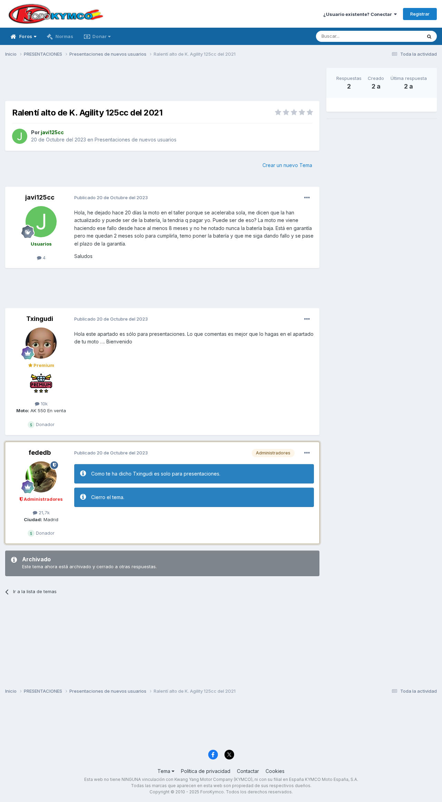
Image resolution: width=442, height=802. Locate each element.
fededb (40, 452)
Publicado (111, 197)
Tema (164, 771)
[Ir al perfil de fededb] (41, 476)
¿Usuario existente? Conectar (358, 14)
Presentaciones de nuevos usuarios (135, 139)
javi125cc (40, 197)
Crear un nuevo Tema (287, 165)
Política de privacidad (205, 771)
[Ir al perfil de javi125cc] (19, 136)
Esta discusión (397, 36)
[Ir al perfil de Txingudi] (41, 343)
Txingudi (39, 318)
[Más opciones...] (307, 198)
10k (43, 403)
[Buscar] (429, 36)
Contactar (248, 771)
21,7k (43, 512)
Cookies (275, 771)
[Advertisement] (162, 83)
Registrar (420, 14)
